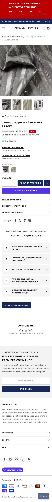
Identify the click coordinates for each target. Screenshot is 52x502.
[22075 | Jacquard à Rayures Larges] (15, 220)
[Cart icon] (48, 28)
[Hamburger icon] (13, 28)
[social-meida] (4, 459)
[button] (8, 116)
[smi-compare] (47, 183)
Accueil (5, 36)
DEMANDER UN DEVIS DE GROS (16, 155)
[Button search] (43, 28)
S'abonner (26, 389)
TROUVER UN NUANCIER (13, 147)
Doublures (17, 36)
